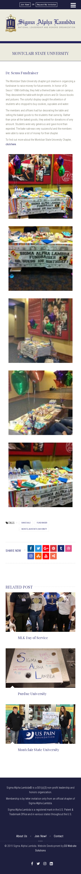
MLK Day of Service (33, 637)
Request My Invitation (46, 4)
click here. (11, 144)
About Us (21, 836)
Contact (58, 836)
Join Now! (25, 4)
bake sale (26, 523)
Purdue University (32, 693)
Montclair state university (34, 529)
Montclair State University (38, 749)
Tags (11, 522)
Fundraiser (42, 523)
